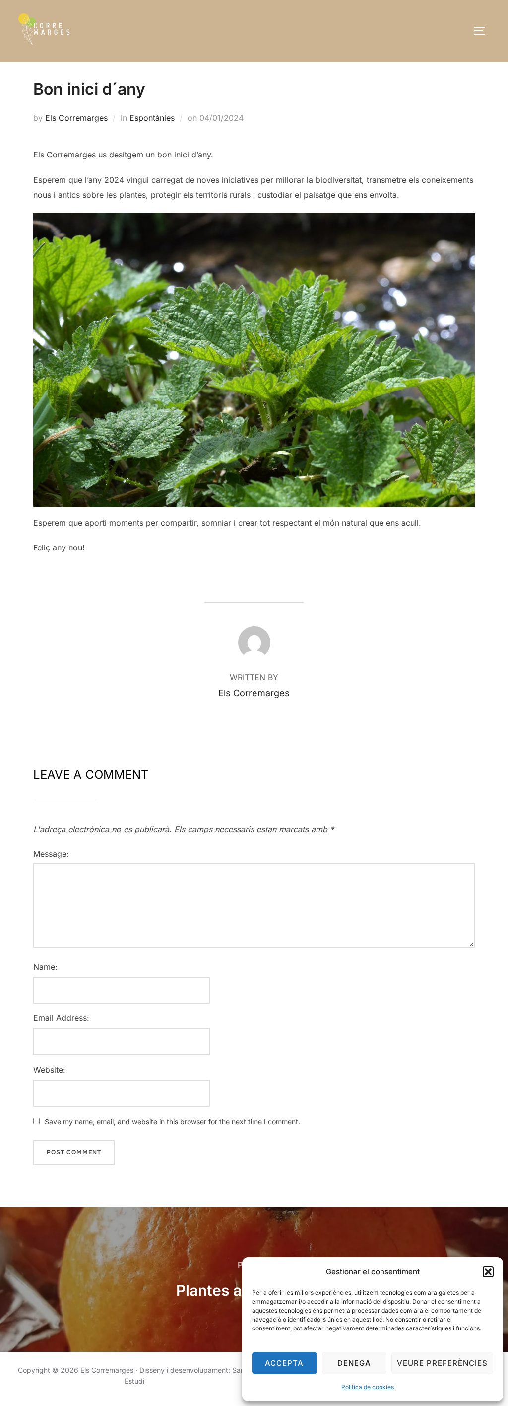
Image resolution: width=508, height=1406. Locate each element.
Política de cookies (367, 1387)
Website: (49, 1070)
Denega (354, 1363)
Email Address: (61, 1018)
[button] (488, 1272)
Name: (45, 967)
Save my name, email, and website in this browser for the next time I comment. (172, 1121)
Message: (51, 854)
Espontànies (152, 118)
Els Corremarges (76, 118)
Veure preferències (442, 1363)
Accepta (284, 1363)
